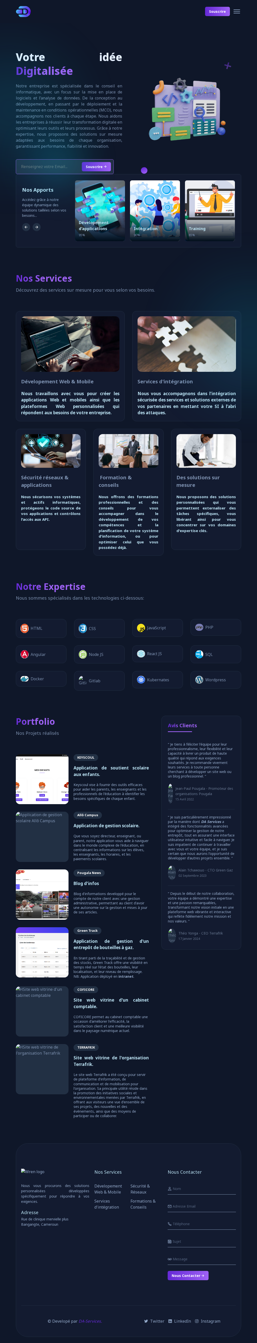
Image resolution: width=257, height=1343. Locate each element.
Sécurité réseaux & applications (45, 481)
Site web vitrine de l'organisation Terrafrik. (111, 1061)
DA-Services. (90, 1321)
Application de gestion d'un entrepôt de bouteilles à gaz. (111, 944)
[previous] (26, 227)
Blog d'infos (86, 883)
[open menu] (236, 11)
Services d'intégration (165, 381)
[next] (37, 227)
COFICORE (85, 989)
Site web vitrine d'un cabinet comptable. (111, 1003)
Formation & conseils (115, 481)
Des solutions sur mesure (198, 481)
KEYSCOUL (85, 757)
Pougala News (89, 872)
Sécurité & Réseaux (140, 1189)
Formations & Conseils (143, 1204)
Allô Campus (87, 815)
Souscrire (217, 11)
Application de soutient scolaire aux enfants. (111, 771)
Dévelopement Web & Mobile (57, 381)
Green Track (87, 930)
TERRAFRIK (86, 1047)
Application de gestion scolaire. (107, 826)
